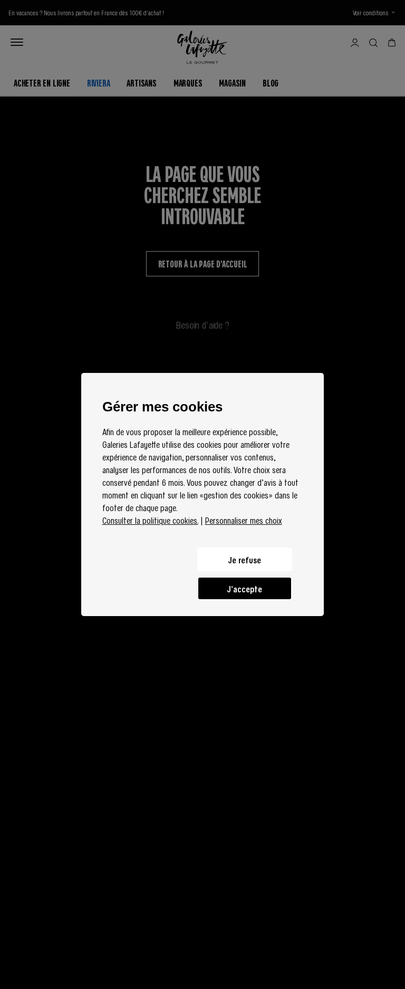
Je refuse (244, 559)
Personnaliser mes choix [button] (243, 520)
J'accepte (244, 588)
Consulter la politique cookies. (150, 520)
